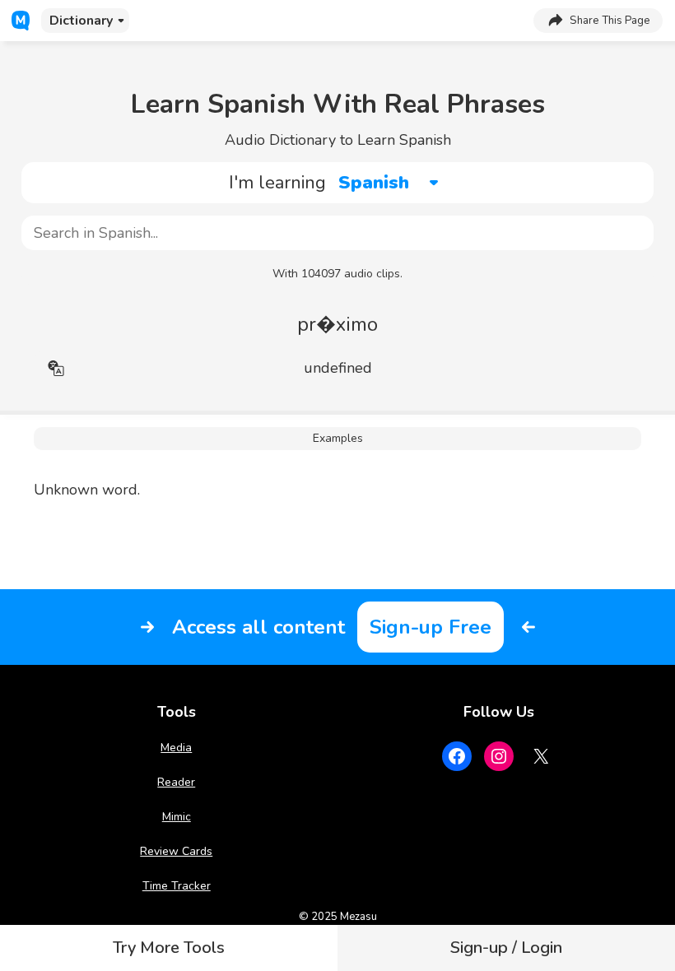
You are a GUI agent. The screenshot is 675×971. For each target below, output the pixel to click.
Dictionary (81, 21)
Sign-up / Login (506, 947)
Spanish (373, 182)
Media (176, 747)
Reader (176, 782)
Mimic (176, 817)
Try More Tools (169, 947)
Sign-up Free (430, 627)
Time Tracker (176, 886)
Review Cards (176, 851)
